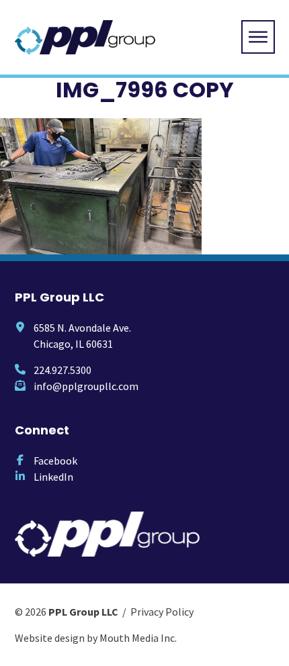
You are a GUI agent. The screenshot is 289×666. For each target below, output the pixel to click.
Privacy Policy (162, 611)
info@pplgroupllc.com (86, 386)
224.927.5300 (62, 370)
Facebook (55, 460)
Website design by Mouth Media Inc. (96, 638)
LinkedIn (53, 476)
